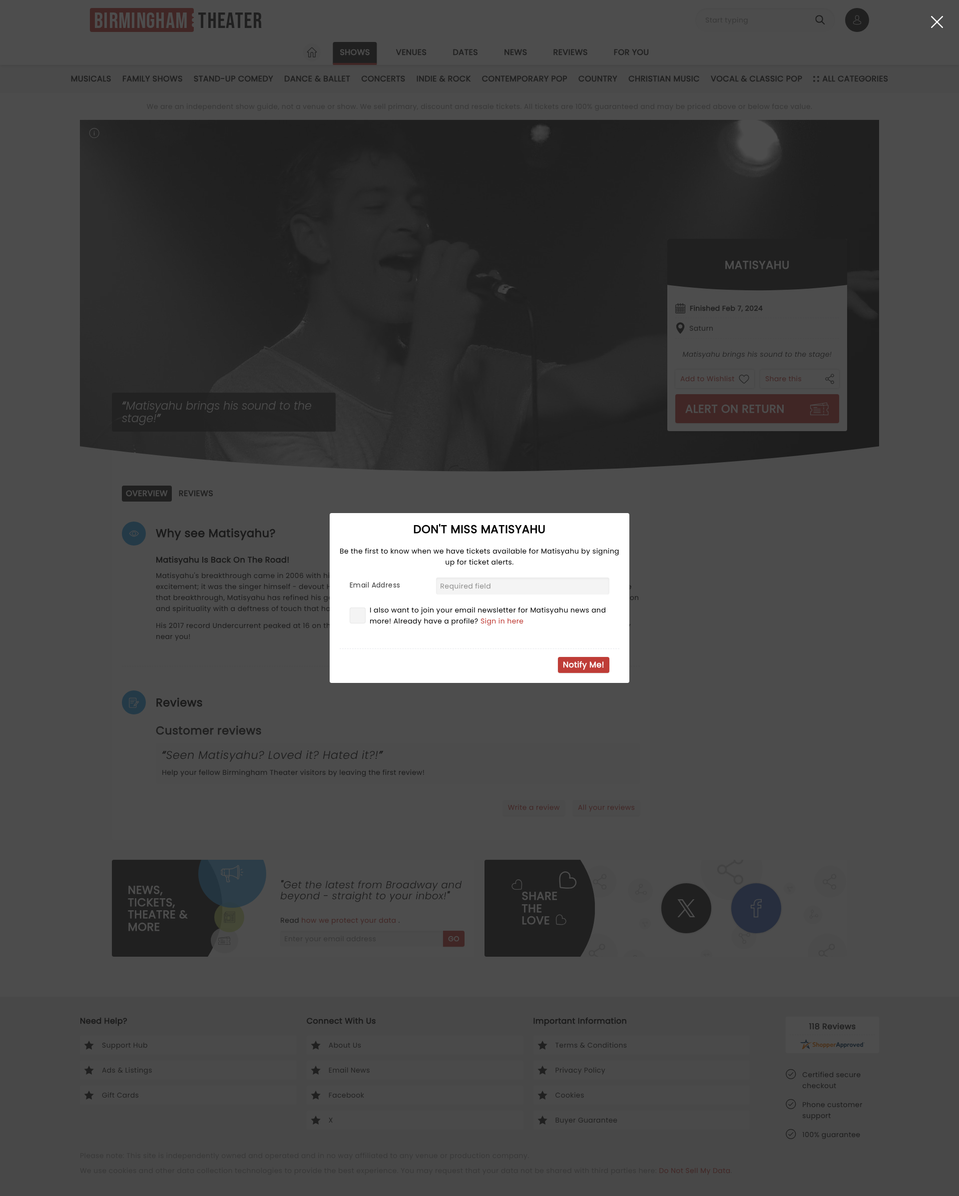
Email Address (375, 585)
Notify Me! (583, 664)
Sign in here (502, 621)
